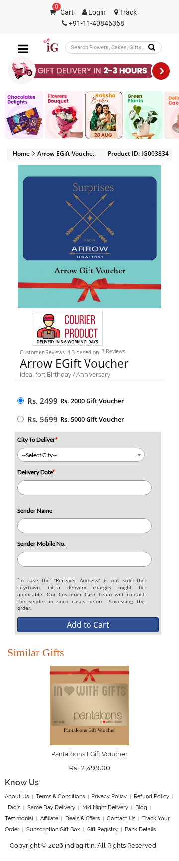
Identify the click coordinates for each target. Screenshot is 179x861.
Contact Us (121, 818)
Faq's (14, 807)
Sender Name (34, 510)
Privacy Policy (109, 796)
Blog (141, 807)
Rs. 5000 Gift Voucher (92, 419)
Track (127, 12)
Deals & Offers (82, 818)
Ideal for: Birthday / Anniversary (65, 374)
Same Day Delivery (51, 807)
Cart (64, 12)
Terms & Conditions (60, 796)
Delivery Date (36, 472)
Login (96, 12)
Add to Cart (88, 624)
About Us (17, 796)
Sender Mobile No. (41, 543)
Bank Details (140, 829)
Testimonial (19, 818)
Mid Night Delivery (105, 807)
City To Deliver (37, 439)
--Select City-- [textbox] (39, 455)
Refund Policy (151, 796)
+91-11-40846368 (95, 23)
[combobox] (81, 455)
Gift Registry (102, 829)
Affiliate (49, 818)
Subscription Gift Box (53, 829)
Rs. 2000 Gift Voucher (92, 400)
